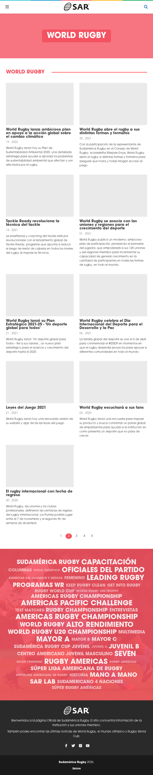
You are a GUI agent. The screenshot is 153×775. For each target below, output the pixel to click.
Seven (125, 654)
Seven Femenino (29, 662)
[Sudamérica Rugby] (76, 7)
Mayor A (53, 639)
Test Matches (29, 610)
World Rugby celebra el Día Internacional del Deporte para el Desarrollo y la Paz (110, 324)
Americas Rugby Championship (76, 596)
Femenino (74, 578)
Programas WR (38, 585)
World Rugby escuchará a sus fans (111, 408)
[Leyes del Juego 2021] (40, 382)
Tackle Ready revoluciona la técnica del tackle (32, 223)
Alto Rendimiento (99, 625)
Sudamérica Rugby (48, 562)
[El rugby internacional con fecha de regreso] (40, 466)
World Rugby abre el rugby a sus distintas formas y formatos (109, 131)
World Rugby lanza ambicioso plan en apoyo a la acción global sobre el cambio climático (38, 133)
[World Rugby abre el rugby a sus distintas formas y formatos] (113, 104)
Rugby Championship (77, 610)
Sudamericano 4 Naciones (90, 682)
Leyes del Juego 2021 (26, 408)
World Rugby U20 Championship (62, 632)
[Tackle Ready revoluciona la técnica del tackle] (40, 196)
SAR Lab (42, 682)
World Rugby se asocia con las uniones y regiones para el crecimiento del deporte (108, 225)
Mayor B (81, 640)
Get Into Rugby (123, 586)
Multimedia (131, 632)
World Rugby (42, 625)
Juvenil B (124, 647)
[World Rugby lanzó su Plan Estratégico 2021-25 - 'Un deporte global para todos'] (40, 295)
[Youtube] (88, 746)
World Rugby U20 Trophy (97, 591)
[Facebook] (66, 746)
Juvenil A (99, 646)
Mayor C (104, 639)
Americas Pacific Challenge (76, 603)
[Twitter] (73, 746)
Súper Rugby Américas (76, 688)
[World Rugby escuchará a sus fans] (113, 382)
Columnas (20, 570)
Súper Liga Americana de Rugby (77, 669)
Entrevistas (124, 610)
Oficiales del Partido (103, 570)
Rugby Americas (76, 662)
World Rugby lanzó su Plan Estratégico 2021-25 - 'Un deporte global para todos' (36, 324)
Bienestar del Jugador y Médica (36, 578)
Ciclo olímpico (46, 570)
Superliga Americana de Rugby (42, 675)
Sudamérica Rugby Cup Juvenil (52, 647)
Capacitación (108, 562)
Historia (79, 675)
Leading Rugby (115, 578)
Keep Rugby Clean (85, 586)
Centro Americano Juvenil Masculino (65, 654)
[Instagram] (80, 746)
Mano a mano (113, 675)
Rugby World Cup (55, 591)
